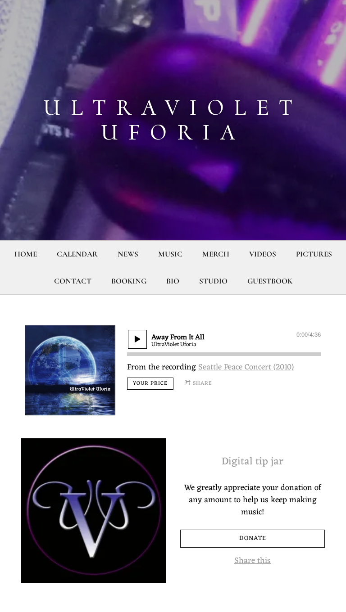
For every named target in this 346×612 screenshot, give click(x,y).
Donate (252, 538)
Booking (128, 281)
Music (170, 254)
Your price (150, 383)
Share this (252, 561)
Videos (262, 254)
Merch (215, 254)
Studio (213, 281)
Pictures (314, 254)
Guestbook (269, 281)
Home (25, 254)
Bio (172, 281)
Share (202, 383)
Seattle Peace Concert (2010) (246, 367)
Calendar (77, 254)
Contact (72, 281)
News (128, 254)
